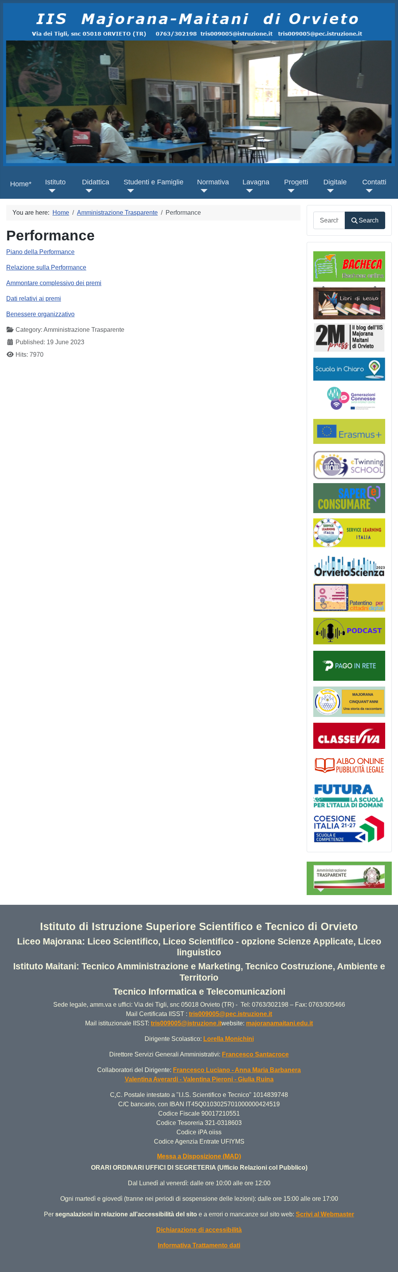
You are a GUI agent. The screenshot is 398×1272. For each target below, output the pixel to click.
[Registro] (349, 735)
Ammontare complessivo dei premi (53, 283)
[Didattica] (87, 191)
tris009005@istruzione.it (186, 1023)
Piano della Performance (40, 252)
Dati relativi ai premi (33, 298)
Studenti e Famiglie (153, 182)
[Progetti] (289, 191)
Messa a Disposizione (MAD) (199, 1156)
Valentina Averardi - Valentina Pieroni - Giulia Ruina (199, 1079)
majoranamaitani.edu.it (279, 1023)
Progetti (296, 182)
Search (369, 220)
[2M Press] (349, 337)
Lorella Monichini (228, 1038)
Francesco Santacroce (255, 1054)
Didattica (95, 182)
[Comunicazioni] (349, 266)
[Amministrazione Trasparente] (319, 890)
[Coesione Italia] (349, 828)
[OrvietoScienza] (349, 565)
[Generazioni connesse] (352, 397)
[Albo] (349, 764)
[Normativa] (202, 191)
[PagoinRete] (349, 665)
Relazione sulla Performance (46, 267)
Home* (20, 183)
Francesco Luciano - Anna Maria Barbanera (237, 1070)
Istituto (55, 182)
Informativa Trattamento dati (199, 1245)
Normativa (213, 182)
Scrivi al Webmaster (325, 1214)
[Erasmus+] (349, 431)
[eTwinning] (349, 464)
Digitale (335, 182)
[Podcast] (349, 630)
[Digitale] (328, 191)
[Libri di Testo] (349, 302)
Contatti (374, 182)
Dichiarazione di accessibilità (199, 1229)
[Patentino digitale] (349, 597)
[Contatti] (367, 191)
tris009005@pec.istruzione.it (230, 1014)
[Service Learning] (349, 532)
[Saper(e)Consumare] (349, 497)
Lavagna (256, 182)
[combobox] (329, 220)
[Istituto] (50, 191)
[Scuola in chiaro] (349, 369)
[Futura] (349, 795)
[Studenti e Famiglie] (129, 191)
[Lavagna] (248, 191)
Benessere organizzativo (40, 314)
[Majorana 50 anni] (349, 701)
